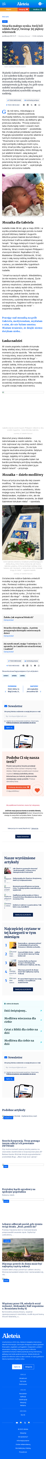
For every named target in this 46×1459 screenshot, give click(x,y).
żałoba (22, 676)
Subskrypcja (23, 1400)
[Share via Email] (35, 105)
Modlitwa (36, 9)
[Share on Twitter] (31, 105)
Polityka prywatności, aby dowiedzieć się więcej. (21, 723)
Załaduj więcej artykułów (23, 915)
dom (5, 1166)
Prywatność (23, 1452)
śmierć (5, 676)
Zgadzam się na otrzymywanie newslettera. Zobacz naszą (22, 722)
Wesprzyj (22, 9)
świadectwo (8, 1118)
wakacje (7, 1241)
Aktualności (23, 1378)
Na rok (23, 1415)
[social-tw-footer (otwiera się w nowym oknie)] (25, 1423)
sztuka (14, 676)
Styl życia (5, 17)
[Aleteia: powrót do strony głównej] (23, 4)
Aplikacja (23, 1397)
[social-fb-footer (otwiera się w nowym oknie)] (21, 1423)
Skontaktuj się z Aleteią (23, 1448)
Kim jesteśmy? (23, 1437)
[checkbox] (5, 721)
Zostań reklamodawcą (23, 1444)
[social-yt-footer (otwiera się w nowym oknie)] (17, 1423)
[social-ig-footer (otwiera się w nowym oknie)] (29, 1423)
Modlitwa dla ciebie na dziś (19, 1042)
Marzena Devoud (24, 36)
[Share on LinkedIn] (28, 105)
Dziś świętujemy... (15, 1010)
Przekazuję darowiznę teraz (17, 787)
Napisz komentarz (23, 837)
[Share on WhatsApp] (39, 105)
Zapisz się (9, 728)
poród (6, 1201)
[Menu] (8, 4)
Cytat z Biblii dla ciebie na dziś (21, 1031)
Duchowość (23, 1384)
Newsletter (23, 1394)
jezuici (6, 1281)
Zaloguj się (34, 828)
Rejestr (8, 9)
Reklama (23, 1405)
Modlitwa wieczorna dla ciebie (20, 1020)
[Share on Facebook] (24, 105)
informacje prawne (23, 1441)
